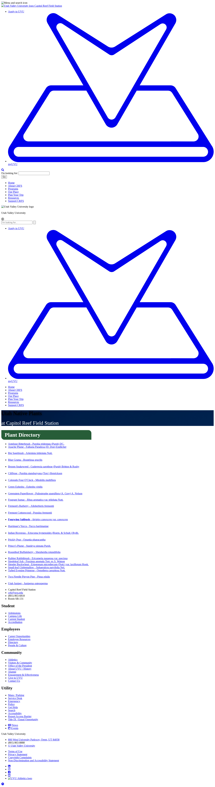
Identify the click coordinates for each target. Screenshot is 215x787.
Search (11, 710)
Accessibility (15, 713)
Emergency (14, 701)
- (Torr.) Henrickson (35, 473)
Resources (13, 197)
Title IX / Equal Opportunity (23, 719)
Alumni (12, 671)
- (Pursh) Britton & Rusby (43, 466)
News (15, 725)
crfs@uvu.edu (15, 592)
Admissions (14, 613)
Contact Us (14, 680)
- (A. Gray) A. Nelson (45, 493)
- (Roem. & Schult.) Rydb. (43, 532)
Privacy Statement (17, 754)
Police (11, 704)
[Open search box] (2, 170)
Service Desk (15, 698)
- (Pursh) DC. (36, 443)
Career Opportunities (19, 636)
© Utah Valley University (21, 745)
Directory (13, 642)
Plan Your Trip (16, 194)
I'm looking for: (9, 173)
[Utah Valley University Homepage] (17, 5)
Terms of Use (15, 751)
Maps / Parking (16, 695)
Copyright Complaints (20, 757)
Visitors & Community (20, 662)
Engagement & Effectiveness (23, 674)
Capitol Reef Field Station (48, 5)
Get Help (13, 707)
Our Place (13, 191)
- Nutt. (30, 453)
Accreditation (15, 622)
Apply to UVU (16, 11)
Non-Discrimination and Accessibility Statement (33, 760)
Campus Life (15, 616)
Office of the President (20, 665)
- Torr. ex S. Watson (36, 561)
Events (14, 728)
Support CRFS (16, 200)
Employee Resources (19, 639)
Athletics (12, 659)
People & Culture (17, 645)
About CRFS (15, 185)
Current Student (16, 619)
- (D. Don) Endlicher (37, 446)
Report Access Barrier (19, 716)
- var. (38, 519)
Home (11, 182)
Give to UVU (15, 677)
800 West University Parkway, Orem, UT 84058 (33, 739)
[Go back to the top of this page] (3, 784)
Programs (13, 188)
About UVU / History (19, 668)
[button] (107, 2)
